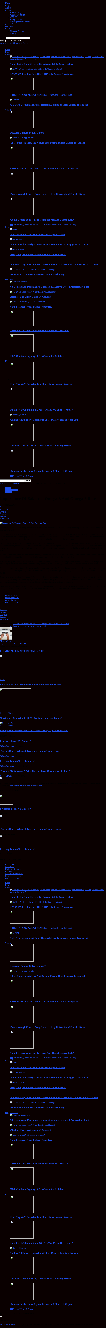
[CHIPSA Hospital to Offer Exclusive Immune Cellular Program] (22, 163)
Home (7, 3)
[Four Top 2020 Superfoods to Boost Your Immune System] (22, 379)
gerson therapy (11, 600)
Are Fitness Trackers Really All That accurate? (28, 626)
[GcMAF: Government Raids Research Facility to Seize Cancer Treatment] (14, 100)
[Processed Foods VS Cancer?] (6, 804)
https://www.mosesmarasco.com (13, 643)
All (11, 225)
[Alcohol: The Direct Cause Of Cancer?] (33, 292)
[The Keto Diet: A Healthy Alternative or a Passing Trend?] (22, 440)
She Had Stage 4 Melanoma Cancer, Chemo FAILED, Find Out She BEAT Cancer (54, 264)
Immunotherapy (11, 602)
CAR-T (13, 17)
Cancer (8, 10)
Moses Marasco (6, 641)
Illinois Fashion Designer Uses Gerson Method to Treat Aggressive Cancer (49, 244)
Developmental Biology (20, 22)
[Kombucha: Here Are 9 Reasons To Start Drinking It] (32, 269)
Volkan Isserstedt (7, 746)
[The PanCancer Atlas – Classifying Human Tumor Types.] (6, 824)
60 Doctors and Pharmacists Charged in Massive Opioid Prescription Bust (49, 286)
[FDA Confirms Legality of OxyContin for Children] (22, 351)
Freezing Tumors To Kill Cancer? (28, 132)
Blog (7, 5)
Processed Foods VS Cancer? (15, 741)
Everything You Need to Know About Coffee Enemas (38, 254)
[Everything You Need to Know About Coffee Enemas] (17, 249)
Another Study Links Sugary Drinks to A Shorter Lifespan (41, 471)
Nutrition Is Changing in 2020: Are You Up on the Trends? (41, 409)
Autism (8, 8)
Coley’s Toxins (16, 19)
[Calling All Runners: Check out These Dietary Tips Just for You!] (18, 415)
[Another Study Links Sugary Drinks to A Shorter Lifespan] (22, 466)
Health (8, 29)
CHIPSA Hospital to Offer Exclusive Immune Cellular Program (44, 168)
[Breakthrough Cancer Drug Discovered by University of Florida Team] (22, 189)
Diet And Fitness (12, 598)
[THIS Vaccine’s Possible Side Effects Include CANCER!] (22, 325)
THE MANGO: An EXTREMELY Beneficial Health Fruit (41, 94)
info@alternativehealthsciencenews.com (26, 786)
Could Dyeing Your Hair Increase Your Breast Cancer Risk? (42, 219)
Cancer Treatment (17, 15)
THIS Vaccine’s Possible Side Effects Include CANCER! (39, 330)
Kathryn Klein (6, 776)
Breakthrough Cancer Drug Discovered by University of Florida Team (47, 194)
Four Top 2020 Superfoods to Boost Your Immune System (41, 384)
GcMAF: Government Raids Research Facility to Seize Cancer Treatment (49, 104)
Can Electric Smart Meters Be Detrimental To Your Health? (41, 64)
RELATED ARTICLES (10, 651)
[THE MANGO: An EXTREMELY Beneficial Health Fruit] (22, 90)
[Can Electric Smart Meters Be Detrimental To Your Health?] (58, 59)
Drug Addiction (11, 26)
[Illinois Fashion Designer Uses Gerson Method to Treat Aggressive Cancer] (17, 239)
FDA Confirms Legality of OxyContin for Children (37, 356)
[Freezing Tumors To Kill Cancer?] (22, 128)
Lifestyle (13, 33)
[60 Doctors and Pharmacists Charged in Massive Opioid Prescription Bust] (20, 282)
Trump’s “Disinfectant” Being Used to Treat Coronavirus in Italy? (35, 771)
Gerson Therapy (11, 24)
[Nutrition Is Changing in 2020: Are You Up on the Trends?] (22, 405)
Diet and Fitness (17, 31)
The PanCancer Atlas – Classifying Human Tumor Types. (30, 751)
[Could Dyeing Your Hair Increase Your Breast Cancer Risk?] (22, 215)
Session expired (6, 1320)
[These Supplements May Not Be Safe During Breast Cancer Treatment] (22, 138)
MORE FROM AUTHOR (32, 651)
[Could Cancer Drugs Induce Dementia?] (27, 302)
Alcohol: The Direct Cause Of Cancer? (30, 296)
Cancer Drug (15, 12)
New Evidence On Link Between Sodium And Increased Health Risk (41, 624)
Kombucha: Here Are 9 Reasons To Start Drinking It (38, 274)
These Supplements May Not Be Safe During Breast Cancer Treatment (47, 142)
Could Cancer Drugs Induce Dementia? (31, 306)
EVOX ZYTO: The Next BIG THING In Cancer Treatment (41, 74)
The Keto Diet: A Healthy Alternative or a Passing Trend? (40, 445)
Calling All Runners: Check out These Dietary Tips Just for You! (44, 419)
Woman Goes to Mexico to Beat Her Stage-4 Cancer (37, 234)
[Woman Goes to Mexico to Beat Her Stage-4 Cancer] (14, 229)
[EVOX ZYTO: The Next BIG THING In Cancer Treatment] (36, 69)
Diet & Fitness (11, 595)
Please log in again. (8, 1325)
